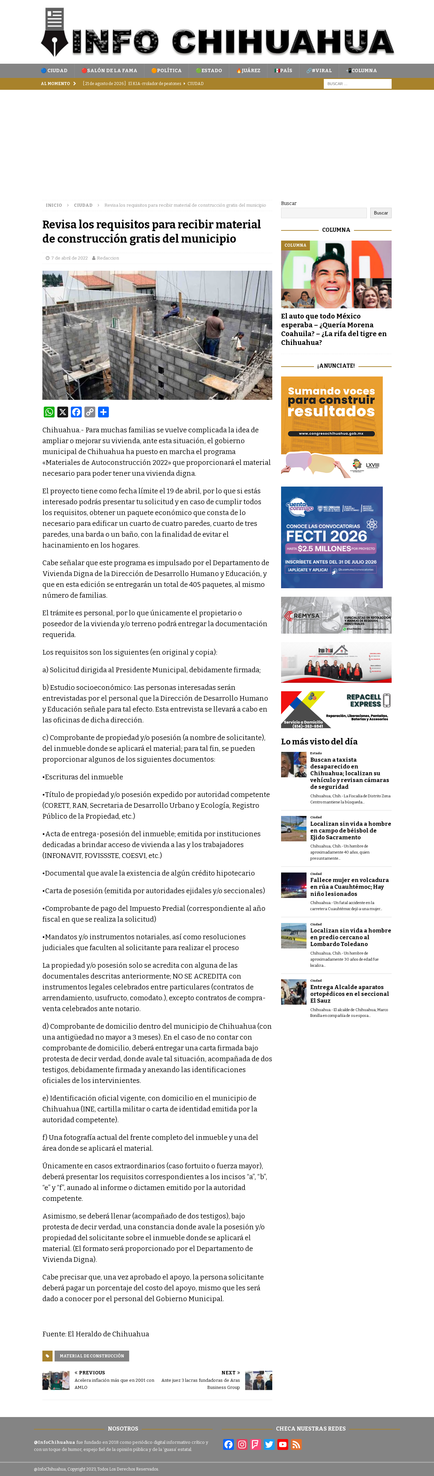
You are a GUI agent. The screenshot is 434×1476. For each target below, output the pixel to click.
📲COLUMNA (361, 71)
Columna (336, 230)
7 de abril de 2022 (69, 258)
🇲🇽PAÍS (283, 71)
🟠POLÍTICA (166, 71)
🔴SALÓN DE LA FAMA (109, 71)
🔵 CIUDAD (54, 71)
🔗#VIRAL (319, 71)
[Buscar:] (358, 84)
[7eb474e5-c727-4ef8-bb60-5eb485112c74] (336, 629)
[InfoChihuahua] (217, 60)
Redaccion (108, 258)
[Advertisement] (217, 140)
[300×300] (332, 474)
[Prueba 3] (336, 679)
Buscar (289, 203)
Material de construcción (92, 1356)
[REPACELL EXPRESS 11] (336, 724)
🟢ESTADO (209, 71)
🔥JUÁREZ (248, 71)
